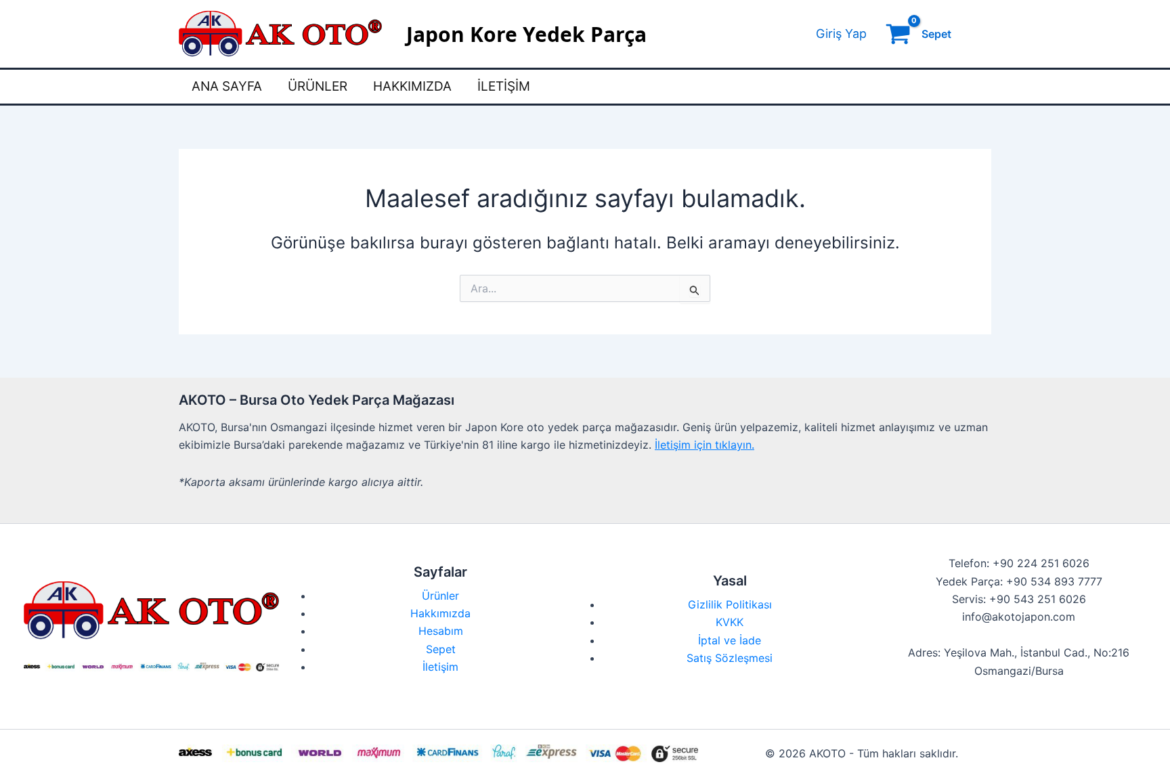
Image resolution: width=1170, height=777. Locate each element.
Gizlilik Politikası (730, 604)
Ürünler (317, 86)
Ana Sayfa (227, 86)
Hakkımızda (412, 86)
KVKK (729, 622)
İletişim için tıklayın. (704, 444)
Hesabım (440, 631)
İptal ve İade (729, 640)
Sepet (441, 649)
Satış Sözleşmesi (730, 658)
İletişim (503, 86)
